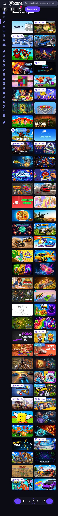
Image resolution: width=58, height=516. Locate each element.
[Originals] (4, 35)
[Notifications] (20, 9)
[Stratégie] (4, 106)
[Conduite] (4, 74)
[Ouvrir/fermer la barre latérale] (5, 3)
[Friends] (5, 9)
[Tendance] (4, 26)
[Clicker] (4, 70)
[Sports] (4, 102)
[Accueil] (4, 12)
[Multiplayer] (4, 40)
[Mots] (4, 83)
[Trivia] (4, 115)
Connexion (32, 9)
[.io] (4, 79)
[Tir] (4, 111)
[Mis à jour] (4, 31)
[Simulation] (4, 97)
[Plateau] (4, 88)
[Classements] (4, 44)
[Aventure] (4, 60)
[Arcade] (4, 56)
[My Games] (12, 9)
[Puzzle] (4, 92)
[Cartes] (4, 65)
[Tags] (4, 122)
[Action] (4, 51)
